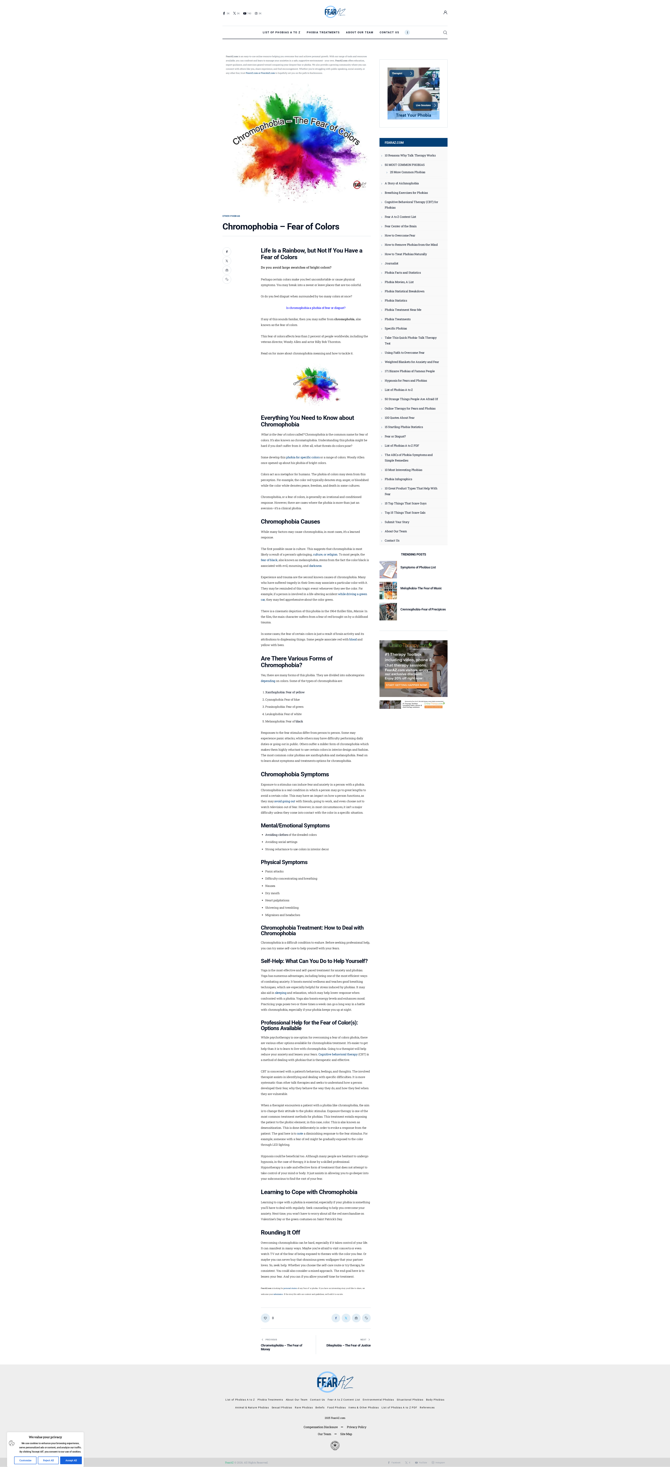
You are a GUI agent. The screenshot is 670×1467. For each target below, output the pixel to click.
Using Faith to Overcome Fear (405, 353)
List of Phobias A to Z (399, 390)
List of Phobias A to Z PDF (402, 446)
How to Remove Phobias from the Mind (411, 245)
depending (268, 681)
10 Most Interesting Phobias (403, 470)
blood (353, 639)
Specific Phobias (396, 328)
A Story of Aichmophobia (402, 183)
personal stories (290, 1288)
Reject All (48, 1460)
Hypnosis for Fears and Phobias (406, 380)
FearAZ (229, 1462)
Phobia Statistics (396, 300)
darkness (315, 566)
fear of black (269, 560)
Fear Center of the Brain (401, 226)
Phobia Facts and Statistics (403, 273)
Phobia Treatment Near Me (403, 310)
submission (278, 1294)
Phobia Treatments (398, 319)
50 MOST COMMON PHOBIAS (405, 165)
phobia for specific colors (303, 457)
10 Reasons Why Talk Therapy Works (410, 155)
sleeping (280, 993)
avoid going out (284, 801)
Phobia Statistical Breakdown (405, 291)
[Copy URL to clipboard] (226, 279)
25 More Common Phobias (407, 172)
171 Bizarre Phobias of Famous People (410, 371)
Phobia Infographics (398, 479)
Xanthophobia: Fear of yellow (284, 692)
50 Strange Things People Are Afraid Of (411, 399)
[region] (45, 1449)
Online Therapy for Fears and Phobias (410, 408)
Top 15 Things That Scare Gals (405, 513)
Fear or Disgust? (395, 436)
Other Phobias (231, 216)
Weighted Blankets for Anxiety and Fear (412, 362)
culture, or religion (325, 554)
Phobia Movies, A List (399, 282)
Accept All (71, 1460)
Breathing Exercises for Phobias (406, 193)
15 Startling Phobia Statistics (404, 427)
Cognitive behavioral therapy (338, 1054)
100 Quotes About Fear (399, 418)
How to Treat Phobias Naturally (406, 254)
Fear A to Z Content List (400, 217)
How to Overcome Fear (400, 235)
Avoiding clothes (276, 835)
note (300, 1133)
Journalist (391, 263)
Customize (25, 1460)
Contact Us (392, 540)
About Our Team (396, 531)
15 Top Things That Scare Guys (405, 503)
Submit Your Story (397, 522)
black (299, 721)
